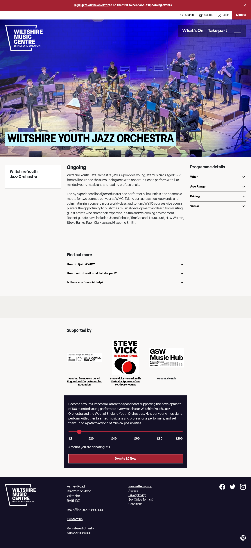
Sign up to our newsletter (91, 5)
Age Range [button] (198, 186)
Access (133, 491)
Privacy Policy (137, 495)
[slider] (79, 432)
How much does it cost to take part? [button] (92, 273)
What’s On (192, 31)
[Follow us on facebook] (222, 487)
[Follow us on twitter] (233, 487)
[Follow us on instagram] (243, 487)
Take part (217, 31)
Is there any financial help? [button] (85, 282)
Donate (241, 15)
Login (226, 15)
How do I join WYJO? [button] (81, 264)
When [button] (194, 177)
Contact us (75, 519)
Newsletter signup (140, 486)
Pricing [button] (195, 196)
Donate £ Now (125, 458)
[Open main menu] (236, 31)
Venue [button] (194, 206)
